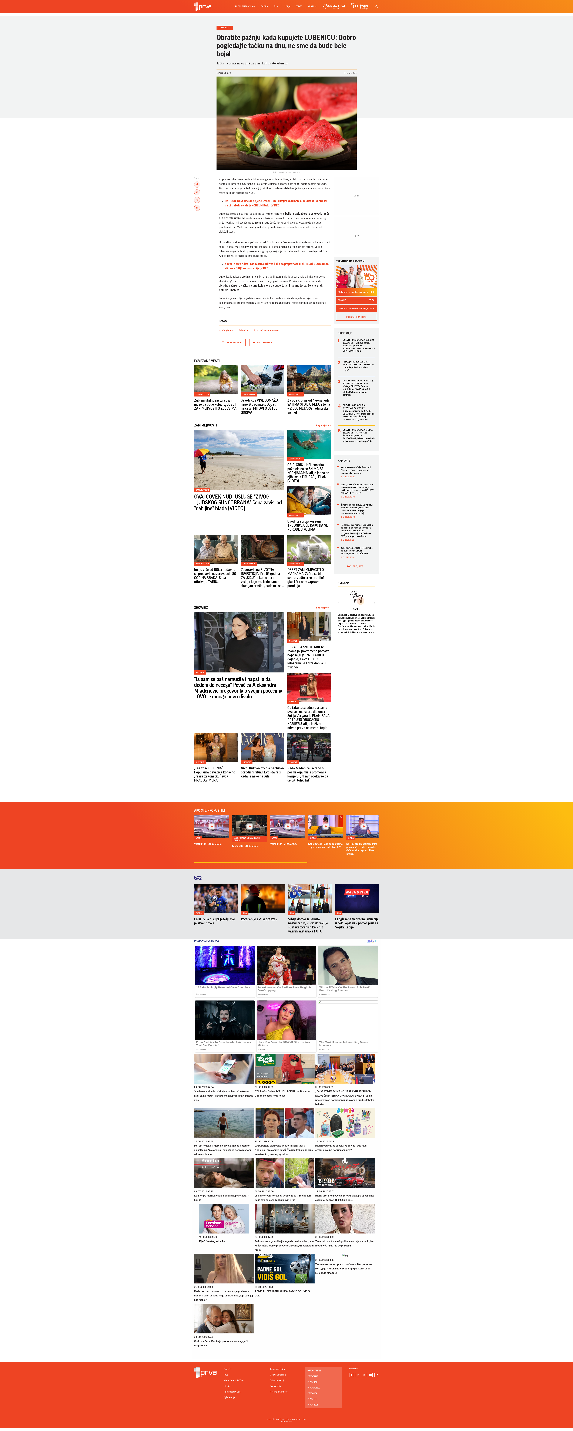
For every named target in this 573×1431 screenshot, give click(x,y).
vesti (311, 6)
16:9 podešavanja (232, 1392)
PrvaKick (313, 1393)
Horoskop (344, 582)
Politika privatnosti (279, 1392)
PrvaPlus (313, 1376)
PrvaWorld (314, 1388)
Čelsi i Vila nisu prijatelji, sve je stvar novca (214, 921)
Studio (227, 1386)
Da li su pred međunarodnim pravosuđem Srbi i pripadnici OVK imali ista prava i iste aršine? (361, 849)
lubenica (243, 330)
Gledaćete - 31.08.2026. (245, 846)
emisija (264, 6)
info (245, 913)
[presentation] (338, 603)
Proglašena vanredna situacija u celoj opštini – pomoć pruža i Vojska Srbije (357, 923)
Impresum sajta (277, 1369)
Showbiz (200, 672)
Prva (226, 1375)
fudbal (199, 913)
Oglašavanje (229, 1397)
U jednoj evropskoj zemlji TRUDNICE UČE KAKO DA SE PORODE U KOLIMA (307, 525)
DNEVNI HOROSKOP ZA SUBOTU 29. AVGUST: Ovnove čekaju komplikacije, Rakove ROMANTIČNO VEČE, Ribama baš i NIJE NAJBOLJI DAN (359, 345)
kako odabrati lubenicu (266, 330)
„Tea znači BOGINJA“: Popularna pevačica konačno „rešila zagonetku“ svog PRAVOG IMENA (214, 774)
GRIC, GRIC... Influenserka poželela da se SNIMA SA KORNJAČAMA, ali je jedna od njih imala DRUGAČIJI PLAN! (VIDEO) (308, 473)
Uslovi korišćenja (278, 1375)
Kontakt (228, 1369)
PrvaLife (312, 1399)
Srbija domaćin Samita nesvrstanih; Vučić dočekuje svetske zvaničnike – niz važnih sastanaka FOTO (308, 925)
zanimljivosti (226, 330)
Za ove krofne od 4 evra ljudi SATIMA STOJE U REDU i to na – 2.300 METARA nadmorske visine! (308, 406)
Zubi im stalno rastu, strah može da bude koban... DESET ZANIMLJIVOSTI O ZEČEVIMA (215, 404)
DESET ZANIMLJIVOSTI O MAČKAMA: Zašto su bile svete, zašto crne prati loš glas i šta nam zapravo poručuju (305, 578)
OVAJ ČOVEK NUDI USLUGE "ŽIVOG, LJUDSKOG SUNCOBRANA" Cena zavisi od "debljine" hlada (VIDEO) (238, 502)
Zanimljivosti (224, 27)
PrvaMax (313, 1382)
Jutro (313, 838)
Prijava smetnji (277, 1380)
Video (299, 6)
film (276, 6)
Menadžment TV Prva (234, 1380)
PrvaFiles (313, 1405)
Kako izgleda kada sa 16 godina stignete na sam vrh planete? (325, 845)
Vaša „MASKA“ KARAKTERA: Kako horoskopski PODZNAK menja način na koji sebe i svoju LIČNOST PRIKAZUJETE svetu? (357, 488)
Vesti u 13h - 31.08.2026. (283, 844)
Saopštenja (275, 1386)
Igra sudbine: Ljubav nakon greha (247, 839)
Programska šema (245, 6)
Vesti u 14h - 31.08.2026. (208, 844)
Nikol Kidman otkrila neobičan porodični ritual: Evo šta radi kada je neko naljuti (262, 772)
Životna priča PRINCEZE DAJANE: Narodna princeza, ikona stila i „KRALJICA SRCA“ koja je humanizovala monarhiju (356, 509)
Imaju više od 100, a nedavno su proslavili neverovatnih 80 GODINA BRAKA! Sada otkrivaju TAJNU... (215, 576)
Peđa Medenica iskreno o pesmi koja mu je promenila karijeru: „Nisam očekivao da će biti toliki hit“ (307, 774)
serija (287, 6)
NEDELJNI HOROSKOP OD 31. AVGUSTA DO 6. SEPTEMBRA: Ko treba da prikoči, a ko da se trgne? (358, 366)
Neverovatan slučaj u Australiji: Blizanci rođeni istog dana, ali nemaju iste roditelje (356, 470)
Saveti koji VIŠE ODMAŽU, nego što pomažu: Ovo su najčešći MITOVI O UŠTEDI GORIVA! (260, 406)
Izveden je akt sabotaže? (259, 919)
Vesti (198, 838)
